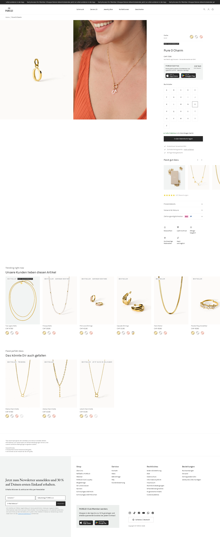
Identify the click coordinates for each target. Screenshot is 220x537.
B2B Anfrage (116, 477)
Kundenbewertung (118, 483)
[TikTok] (134, 513)
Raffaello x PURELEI (83, 474)
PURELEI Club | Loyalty (84, 480)
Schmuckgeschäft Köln (84, 492)
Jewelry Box (108, 9)
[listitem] (166, 90)
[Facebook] (139, 513)
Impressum (151, 483)
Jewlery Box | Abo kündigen (191, 480)
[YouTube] (143, 513)
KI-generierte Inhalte (154, 492)
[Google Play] (102, 522)
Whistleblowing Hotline (155, 489)
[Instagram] (129, 513)
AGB (148, 474)
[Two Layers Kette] (23, 300)
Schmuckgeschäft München (86, 495)
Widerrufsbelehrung (154, 471)
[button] (204, 9)
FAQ (113, 480)
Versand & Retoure (171, 210)
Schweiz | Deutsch (142, 520)
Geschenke (139, 9)
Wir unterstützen (82, 486)
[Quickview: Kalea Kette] (198, 177)
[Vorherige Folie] (198, 160)
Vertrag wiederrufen (189, 477)
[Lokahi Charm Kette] (97, 384)
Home (8, 17)
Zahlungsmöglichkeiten (173, 216)
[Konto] (208, 9)
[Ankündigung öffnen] (110, 2)
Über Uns (79, 471)
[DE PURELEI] (9, 9)
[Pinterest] (152, 513)
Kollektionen (124, 9)
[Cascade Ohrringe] (134, 300)
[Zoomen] (36, 69)
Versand (185, 474)
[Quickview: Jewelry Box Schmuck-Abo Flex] (174, 177)
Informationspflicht (154, 480)
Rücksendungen (188, 471)
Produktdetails (169, 204)
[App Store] (86, 522)
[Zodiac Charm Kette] (60, 384)
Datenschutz (151, 477)
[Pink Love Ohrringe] (97, 300)
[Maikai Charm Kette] (23, 384)
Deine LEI (93, 9)
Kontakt (115, 471)
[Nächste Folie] (202, 160)
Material (79, 477)
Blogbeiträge (81, 483)
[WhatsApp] (148, 513)
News (114, 474)
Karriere (79, 489)
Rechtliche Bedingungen (155, 486)
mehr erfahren (189, 149)
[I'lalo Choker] (171, 300)
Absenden (60, 504)
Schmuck (80, 9)
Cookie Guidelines (153, 495)
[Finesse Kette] (60, 300)
